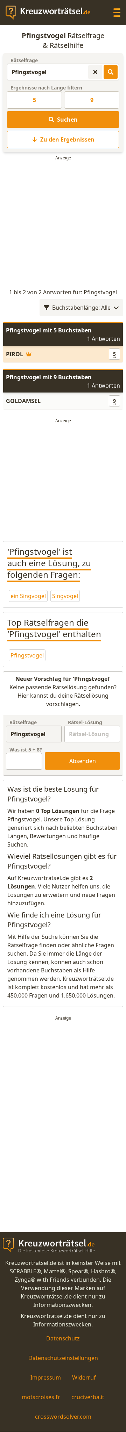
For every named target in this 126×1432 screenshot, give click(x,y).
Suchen (67, 119)
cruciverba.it (87, 1397)
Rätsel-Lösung (85, 722)
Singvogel (65, 596)
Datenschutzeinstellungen (63, 1358)
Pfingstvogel (27, 655)
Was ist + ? (25, 749)
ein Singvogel (28, 596)
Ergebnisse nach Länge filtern (46, 87)
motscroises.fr (41, 1397)
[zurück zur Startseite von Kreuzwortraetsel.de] (51, 13)
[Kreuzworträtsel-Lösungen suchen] (111, 72)
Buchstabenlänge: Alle (81, 307)
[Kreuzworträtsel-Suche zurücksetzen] (95, 72)
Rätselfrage (24, 60)
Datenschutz (63, 1338)
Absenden (82, 761)
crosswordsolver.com (63, 1416)
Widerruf (84, 1377)
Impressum (45, 1377)
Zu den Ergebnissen (67, 139)
